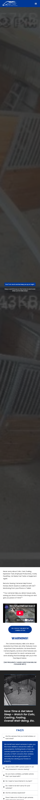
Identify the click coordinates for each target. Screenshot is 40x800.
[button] (35, 3)
